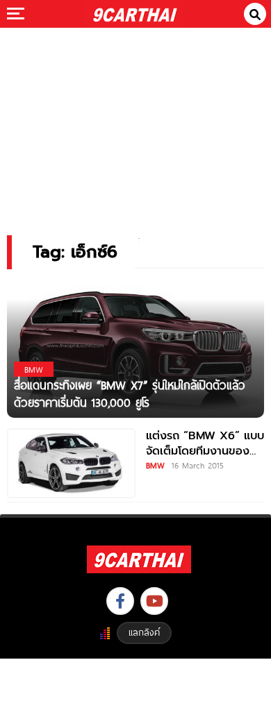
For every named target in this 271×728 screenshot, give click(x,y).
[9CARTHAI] (135, 14)
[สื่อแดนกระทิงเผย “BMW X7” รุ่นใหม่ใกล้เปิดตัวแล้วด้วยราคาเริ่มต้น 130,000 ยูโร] (135, 348)
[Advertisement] (135, 122)
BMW (155, 465)
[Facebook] (120, 601)
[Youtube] (154, 601)
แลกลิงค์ (144, 632)
